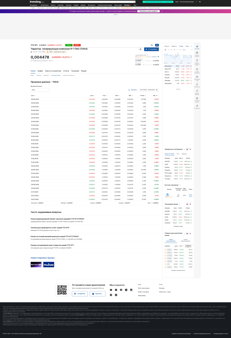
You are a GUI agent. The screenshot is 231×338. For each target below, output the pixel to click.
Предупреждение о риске (221, 333)
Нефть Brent (168, 66)
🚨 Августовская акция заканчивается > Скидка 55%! (158, 1)
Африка (118, 7)
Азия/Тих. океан (110, 7)
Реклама (161, 288)
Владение (46, 75)
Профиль (38, 75)
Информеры (142, 295)
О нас (161, 284)
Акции (32, 7)
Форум (83, 71)
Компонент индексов (68, 75)
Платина (167, 77)
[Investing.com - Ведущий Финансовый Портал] (37, 2)
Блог (139, 284)
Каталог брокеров (171, 185)
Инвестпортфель (143, 292)
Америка (90, 7)
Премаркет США (65, 7)
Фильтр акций (118, 5)
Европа (96, 7)
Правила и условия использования (181, 333)
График (40, 71)
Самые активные (169, 154)
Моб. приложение (143, 288)
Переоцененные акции (154, 7)
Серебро (167, 74)
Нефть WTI (168, 69)
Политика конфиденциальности (202, 333)
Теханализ (75, 71)
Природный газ (169, 83)
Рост (178, 154)
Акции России (49, 7)
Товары (181, 46)
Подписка (154, 56)
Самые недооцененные (171, 240)
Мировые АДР (74, 7)
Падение (184, 154)
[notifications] (197, 2)
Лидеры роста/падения (173, 149)
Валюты (167, 46)
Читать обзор (190, 195)
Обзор (32, 75)
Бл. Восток (102, 7)
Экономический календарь (105, 5)
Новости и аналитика (53, 71)
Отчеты (66, 71)
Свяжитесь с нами (165, 292)
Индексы (174, 46)
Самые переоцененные (185, 240)
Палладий (167, 80)
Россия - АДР (83, 7)
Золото (167, 72)
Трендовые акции (171, 204)
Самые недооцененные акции (173, 234)
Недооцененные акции (140, 7)
